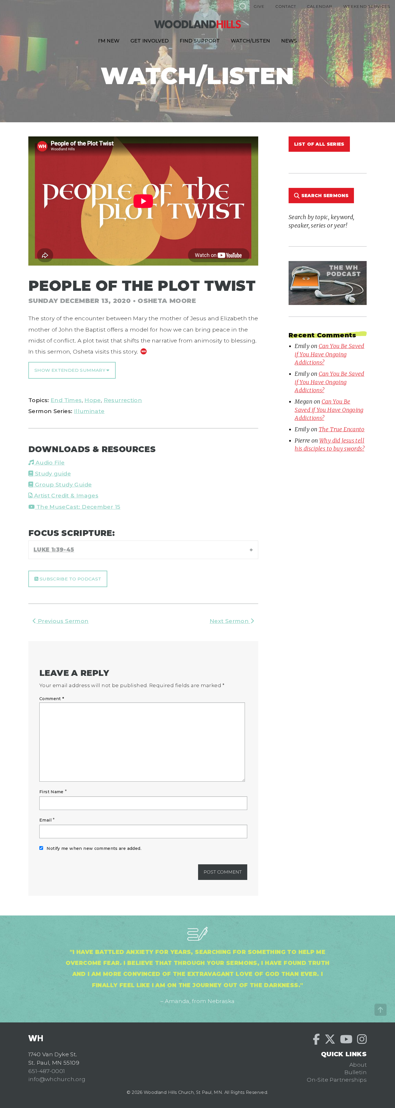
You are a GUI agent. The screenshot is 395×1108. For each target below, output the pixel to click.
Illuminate (89, 411)
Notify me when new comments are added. (94, 848)
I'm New (108, 41)
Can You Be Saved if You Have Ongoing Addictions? (329, 354)
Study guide (52, 473)
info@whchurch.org (57, 1079)
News (289, 41)
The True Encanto (342, 429)
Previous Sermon (62, 620)
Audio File (49, 462)
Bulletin (355, 1072)
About (358, 1064)
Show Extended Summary (70, 370)
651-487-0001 (46, 1071)
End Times (66, 400)
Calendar (319, 6)
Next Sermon (230, 620)
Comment (51, 698)
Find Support (200, 41)
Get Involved (149, 41)
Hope (92, 400)
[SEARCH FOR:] (243, 6)
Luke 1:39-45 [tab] (54, 549)
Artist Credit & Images (65, 495)
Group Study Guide (62, 484)
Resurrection (123, 400)
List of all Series (319, 144)
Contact (285, 6)
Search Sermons (324, 195)
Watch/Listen (250, 41)
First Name (51, 791)
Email (45, 820)
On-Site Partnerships (337, 1079)
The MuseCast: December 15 (77, 506)
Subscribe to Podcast (69, 579)
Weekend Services (366, 6)
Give (259, 6)
